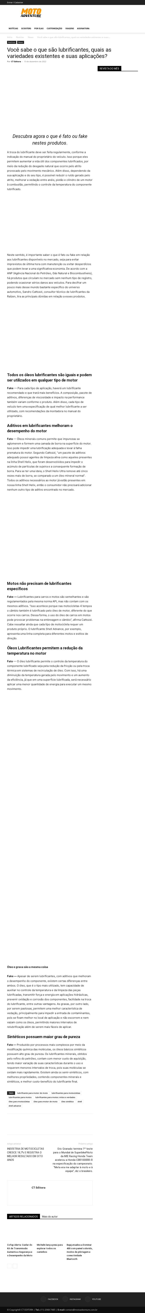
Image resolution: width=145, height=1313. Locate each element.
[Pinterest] (26, 69)
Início (9, 37)
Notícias (13, 28)
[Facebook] (10, 69)
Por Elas (39, 28)
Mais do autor (50, 1216)
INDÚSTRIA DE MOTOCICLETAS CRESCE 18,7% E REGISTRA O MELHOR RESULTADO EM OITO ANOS (25, 1154)
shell (80, 1101)
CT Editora (16, 61)
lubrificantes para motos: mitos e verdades (55, 1097)
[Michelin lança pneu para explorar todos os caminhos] (50, 1233)
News (30, 37)
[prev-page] (9, 1266)
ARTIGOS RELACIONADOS (23, 1216)
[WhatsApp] (35, 69)
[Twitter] (18, 69)
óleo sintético (67, 1101)
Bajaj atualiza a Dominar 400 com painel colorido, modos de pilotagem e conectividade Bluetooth (79, 1252)
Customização (54, 28)
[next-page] (15, 1266)
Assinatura (83, 28)
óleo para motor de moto (45, 1101)
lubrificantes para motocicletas (66, 1093)
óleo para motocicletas (19, 1101)
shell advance (15, 1105)
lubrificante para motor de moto (32, 1093)
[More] (43, 69)
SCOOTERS (26, 28)
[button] (133, 28)
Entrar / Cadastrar (15, 2)
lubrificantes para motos (20, 1097)
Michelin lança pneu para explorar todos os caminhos (50, 1248)
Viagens (69, 28)
